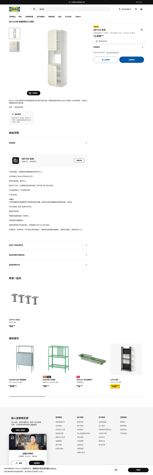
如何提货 (96, 47)
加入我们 (102, 426)
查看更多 (33, 424)
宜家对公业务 (60, 437)
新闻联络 (123, 426)
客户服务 (80, 426)
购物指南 (80, 448)
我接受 (138, 470)
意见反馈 (102, 445)
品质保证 (80, 445)
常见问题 (80, 437)
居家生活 (102, 441)
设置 (115, 470)
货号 (10, 107)
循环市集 (59, 445)
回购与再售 (59, 448)
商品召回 (123, 429)
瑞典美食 (59, 441)
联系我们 (80, 429)
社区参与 (102, 437)
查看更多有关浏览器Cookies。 (44, 468)
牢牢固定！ (124, 433)
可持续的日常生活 (105, 429)
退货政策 (80, 441)
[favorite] (142, 30)
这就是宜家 (103, 422)
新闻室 (122, 422)
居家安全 (80, 422)
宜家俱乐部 (59, 433)
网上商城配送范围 (83, 433)
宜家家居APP (60, 422)
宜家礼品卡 (81, 452)
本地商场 (59, 426)
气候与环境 (103, 433)
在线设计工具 (60, 429)
